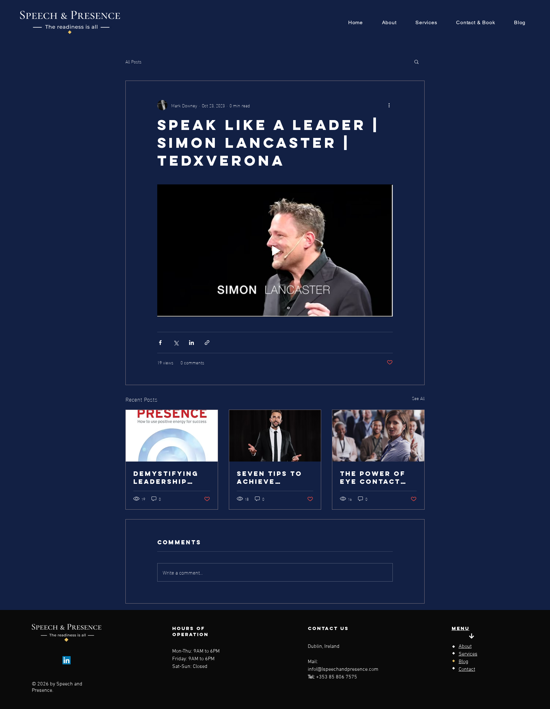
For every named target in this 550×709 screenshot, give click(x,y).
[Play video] (275, 250)
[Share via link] (207, 343)
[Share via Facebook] (160, 343)
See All (418, 398)
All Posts (133, 61)
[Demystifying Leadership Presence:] (172, 436)
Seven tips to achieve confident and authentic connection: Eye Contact (272, 477)
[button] (416, 61)
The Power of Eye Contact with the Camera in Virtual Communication (377, 477)
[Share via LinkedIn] (191, 343)
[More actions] (389, 105)
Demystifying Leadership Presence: (166, 477)
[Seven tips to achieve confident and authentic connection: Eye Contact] (275, 436)
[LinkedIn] (66, 660)
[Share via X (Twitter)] (176, 343)
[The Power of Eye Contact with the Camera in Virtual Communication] (378, 436)
